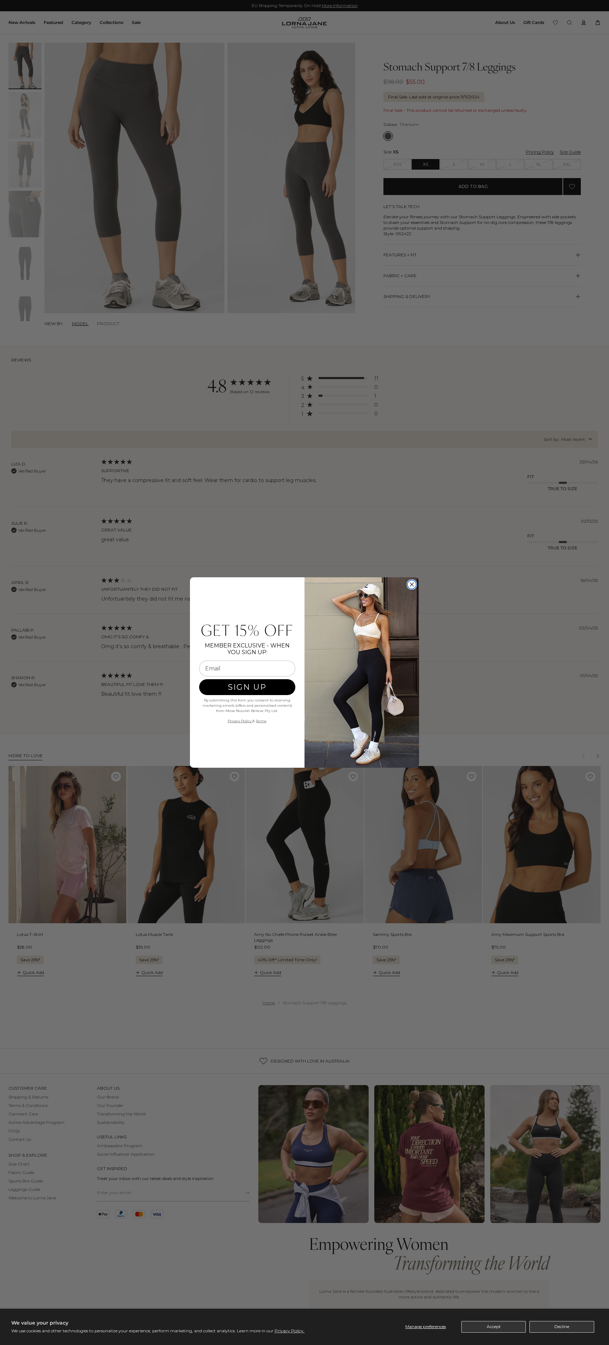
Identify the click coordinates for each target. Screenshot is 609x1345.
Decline (561, 1326)
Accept (494, 1326)
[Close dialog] (411, 584)
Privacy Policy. (289, 1330)
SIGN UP (247, 687)
